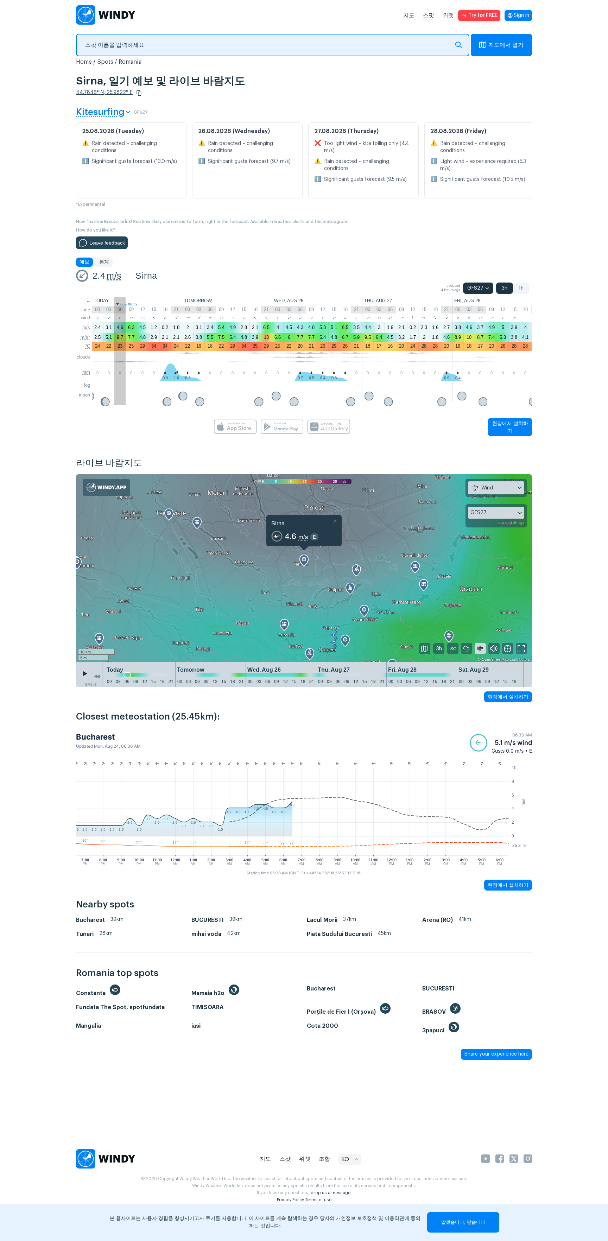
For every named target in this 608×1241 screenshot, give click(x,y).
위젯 (448, 15)
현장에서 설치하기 (510, 426)
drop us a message (330, 1193)
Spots (105, 62)
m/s (114, 275)
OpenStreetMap (495, 659)
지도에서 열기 (506, 45)
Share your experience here (496, 1054)
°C (87, 346)
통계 (104, 262)
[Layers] (424, 648)
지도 (408, 15)
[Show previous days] (97, 676)
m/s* (85, 337)
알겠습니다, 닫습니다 (463, 1222)
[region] (303, 568)
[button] (138, 92)
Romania (130, 62)
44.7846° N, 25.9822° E (104, 92)
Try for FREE (483, 15)
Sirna (146, 275)
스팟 (428, 15)
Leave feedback (107, 243)
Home (84, 62)
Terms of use (318, 1200)
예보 (84, 262)
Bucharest (95, 736)
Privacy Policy (290, 1200)
